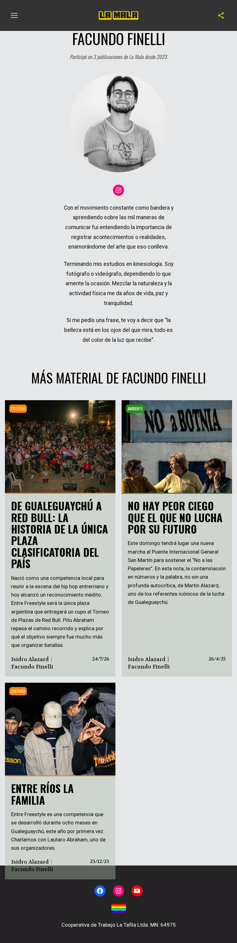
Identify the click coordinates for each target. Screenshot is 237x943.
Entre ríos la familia (42, 793)
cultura (18, 408)
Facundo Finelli (32, 666)
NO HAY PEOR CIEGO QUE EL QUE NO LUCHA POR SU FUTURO (175, 517)
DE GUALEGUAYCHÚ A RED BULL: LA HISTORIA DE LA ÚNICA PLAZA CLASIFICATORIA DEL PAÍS (59, 534)
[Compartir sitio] (221, 15)
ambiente (135, 408)
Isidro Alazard (30, 659)
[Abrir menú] (14, 15)
